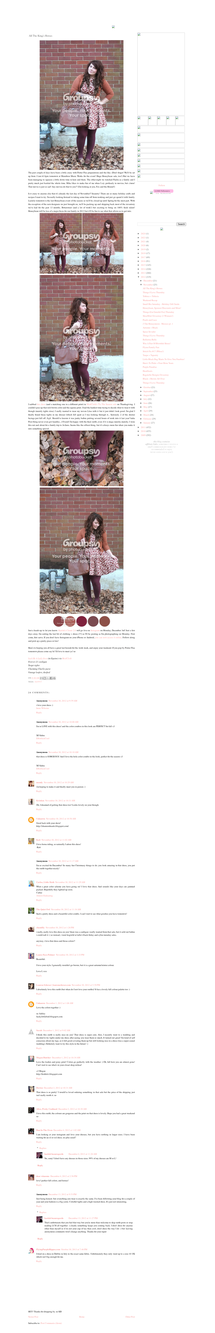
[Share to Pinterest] (54, 678)
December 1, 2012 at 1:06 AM (59, 1003)
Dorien (39, 1087)
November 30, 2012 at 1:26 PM (60, 927)
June (145, 403)
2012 (143, 276)
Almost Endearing (44, 895)
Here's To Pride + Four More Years (158, 363)
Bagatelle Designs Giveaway (156, 374)
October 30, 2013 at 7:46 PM (74, 1249)
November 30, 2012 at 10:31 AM (60, 800)
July (145, 398)
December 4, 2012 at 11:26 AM (83, 1153)
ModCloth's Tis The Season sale (101, 404)
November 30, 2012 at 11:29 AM (70, 882)
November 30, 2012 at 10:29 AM (59, 782)
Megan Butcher (43, 1057)
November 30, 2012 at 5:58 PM (86, 984)
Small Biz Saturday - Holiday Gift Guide (161, 304)
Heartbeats (147, 370)
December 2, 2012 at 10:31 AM (58, 1087)
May (145, 406)
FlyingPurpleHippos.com (48, 1249)
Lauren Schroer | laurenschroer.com (53, 984)
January (147, 422)
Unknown (40, 818)
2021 (143, 241)
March (146, 414)
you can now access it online (108, 637)
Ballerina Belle (150, 339)
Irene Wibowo (42, 708)
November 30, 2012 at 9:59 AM (63, 700)
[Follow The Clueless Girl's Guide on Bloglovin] (163, 193)
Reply (39, 712)
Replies (42, 1148)
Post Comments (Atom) (51, 1323)
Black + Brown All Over (154, 378)
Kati (38, 839)
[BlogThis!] (44, 678)
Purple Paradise (150, 366)
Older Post (130, 1316)
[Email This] (41, 678)
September (148, 391)
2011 (143, 427)
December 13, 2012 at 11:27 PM (83, 1218)
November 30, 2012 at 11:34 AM (66, 909)
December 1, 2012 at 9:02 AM (56, 1030)
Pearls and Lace (150, 319)
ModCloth (67, 658)
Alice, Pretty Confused (46, 1108)
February (147, 418)
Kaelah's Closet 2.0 (67, 630)
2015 (143, 264)
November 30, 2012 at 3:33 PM (70, 954)
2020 (143, 245)
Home (81, 1316)
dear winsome (42, 1176)
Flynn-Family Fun (151, 347)
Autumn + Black (150, 327)
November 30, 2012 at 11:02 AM (56, 839)
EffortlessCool (42, 738)
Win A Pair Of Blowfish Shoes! (156, 343)
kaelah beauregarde (54, 1153)
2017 (143, 257)
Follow (162, 185)
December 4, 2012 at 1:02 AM (67, 1130)
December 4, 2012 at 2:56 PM (63, 1176)
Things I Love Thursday (154, 292)
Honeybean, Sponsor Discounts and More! (162, 307)
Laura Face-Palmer (45, 954)
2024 (143, 233)
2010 (143, 431)
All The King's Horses (152, 288)
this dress (41, 404)
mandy (39, 782)
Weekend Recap (150, 300)
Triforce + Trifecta (151, 296)
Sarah (39, 1030)
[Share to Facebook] (51, 678)
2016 (143, 261)
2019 (143, 249)
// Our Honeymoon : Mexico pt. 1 (158, 323)
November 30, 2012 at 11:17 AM (63, 860)
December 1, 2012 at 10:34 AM (66, 1057)
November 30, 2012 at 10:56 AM (61, 818)
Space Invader (149, 331)
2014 (143, 268)
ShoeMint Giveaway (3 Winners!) (158, 315)
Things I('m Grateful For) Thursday (158, 311)
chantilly (40, 927)
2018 (143, 253)
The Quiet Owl (43, 909)
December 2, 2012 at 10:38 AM (72, 1108)
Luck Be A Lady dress (38, 658)
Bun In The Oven (44, 1130)
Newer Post (33, 1316)
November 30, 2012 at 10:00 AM (63, 721)
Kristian (40, 800)
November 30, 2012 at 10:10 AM (63, 752)
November (148, 284)
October (147, 387)
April (146, 410)
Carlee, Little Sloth (45, 882)
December (148, 280)
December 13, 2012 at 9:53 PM (63, 1194)
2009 (143, 435)
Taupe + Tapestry (150, 355)
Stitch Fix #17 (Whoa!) (153, 351)
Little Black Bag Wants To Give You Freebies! (164, 359)
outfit (38, 682)
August (146, 395)
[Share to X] (48, 678)
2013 (143, 272)
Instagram (95, 630)
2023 (143, 237)
